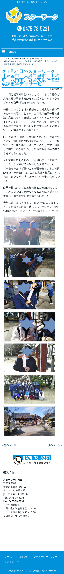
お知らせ (22, 556)
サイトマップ (12, 562)
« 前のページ (9, 445)
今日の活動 (34, 59)
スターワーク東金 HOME (14, 59)
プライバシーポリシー (46, 556)
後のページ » (55, 445)
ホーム (8, 556)
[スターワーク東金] (32, 22)
